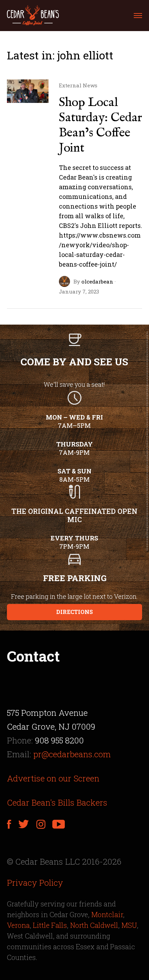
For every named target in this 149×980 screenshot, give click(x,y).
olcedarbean (97, 281)
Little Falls (50, 925)
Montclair (107, 914)
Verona (18, 925)
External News (78, 85)
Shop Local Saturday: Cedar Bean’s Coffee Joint (100, 125)
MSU (129, 925)
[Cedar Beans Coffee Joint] (33, 15)
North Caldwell (94, 925)
